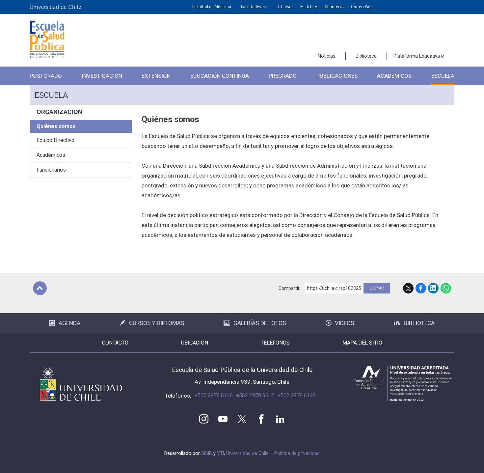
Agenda (69, 323)
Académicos (394, 75)
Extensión (156, 75)
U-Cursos (285, 7)
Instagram (204, 419)
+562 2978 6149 (297, 395)
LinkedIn (433, 288)
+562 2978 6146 (214, 395)
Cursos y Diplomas (156, 323)
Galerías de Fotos (259, 323)
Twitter (242, 419)
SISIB (206, 453)
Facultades (251, 7)
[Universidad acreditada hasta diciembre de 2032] (403, 383)
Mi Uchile (308, 7)
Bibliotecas (334, 7)
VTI (220, 453)
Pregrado (283, 75)
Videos (344, 323)
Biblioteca (366, 56)
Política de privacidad (297, 453)
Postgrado (46, 75)
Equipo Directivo (55, 140)
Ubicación (194, 343)
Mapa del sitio (362, 343)
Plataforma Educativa (416, 56)
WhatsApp (446, 288)
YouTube (223, 419)
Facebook (421, 288)
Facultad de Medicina (211, 7)
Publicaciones (337, 75)
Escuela (442, 75)
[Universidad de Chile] (55, 7)
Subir (40, 288)
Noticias (327, 56)
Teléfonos (275, 343)
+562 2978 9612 (255, 395)
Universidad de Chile (247, 453)
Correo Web (362, 7)
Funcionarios (51, 170)
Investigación (102, 75)
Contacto (115, 343)
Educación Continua (219, 75)
